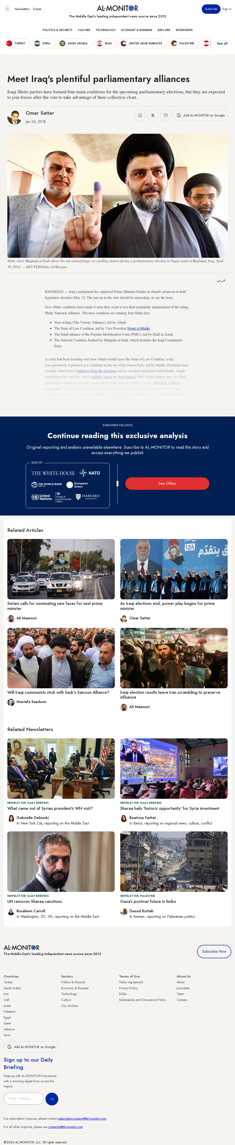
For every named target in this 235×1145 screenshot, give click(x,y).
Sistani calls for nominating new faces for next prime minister (55, 606)
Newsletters (22, 9)
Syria (7, 1035)
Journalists (183, 988)
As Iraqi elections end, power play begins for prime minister (167, 606)
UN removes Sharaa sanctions (34, 901)
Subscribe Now (214, 951)
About (181, 982)
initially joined (101, 376)
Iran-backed (127, 376)
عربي (221, 280)
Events (37, 9)
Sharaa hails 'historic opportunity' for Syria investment (169, 808)
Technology (106, 30)
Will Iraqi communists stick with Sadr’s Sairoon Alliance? (58, 692)
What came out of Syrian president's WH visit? (50, 808)
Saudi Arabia (12, 988)
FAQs (122, 994)
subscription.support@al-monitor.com (82, 1118)
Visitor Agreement (131, 982)
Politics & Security (57, 30)
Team (180, 994)
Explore (164, 30)
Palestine (9, 1011)
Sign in (226, 9)
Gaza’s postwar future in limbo (148, 901)
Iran (6, 994)
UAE (6, 1000)
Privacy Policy (128, 988)
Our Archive (69, 1005)
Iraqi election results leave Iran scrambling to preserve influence (170, 694)
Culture (84, 30)
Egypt (7, 1017)
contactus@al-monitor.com (65, 1127)
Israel (7, 1005)
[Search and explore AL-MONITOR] (7, 9)
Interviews (184, 30)
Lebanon (9, 1029)
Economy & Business (136, 30)
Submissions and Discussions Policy (142, 1000)
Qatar (7, 1023)
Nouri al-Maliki (138, 328)
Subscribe (211, 9)
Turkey (8, 982)
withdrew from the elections (96, 370)
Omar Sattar (40, 112)
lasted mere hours (172, 409)
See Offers (167, 483)
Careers (182, 1000)
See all (222, 43)
